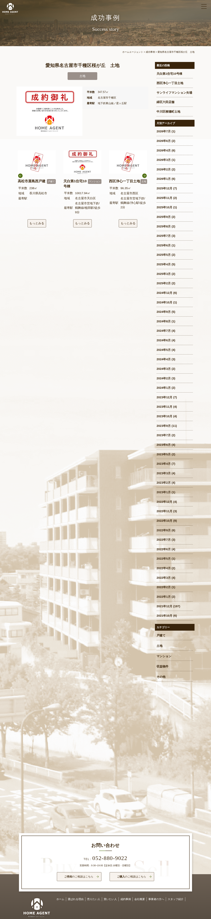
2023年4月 (164, 463)
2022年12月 (164, 501)
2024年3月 (164, 368)
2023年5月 (164, 454)
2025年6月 (164, 245)
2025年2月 (164, 283)
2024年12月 (164, 292)
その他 (161, 676)
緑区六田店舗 (165, 102)
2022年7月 (164, 539)
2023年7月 (164, 435)
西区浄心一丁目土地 (170, 83)
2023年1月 (164, 492)
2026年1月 (164, 178)
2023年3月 (164, 473)
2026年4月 (164, 150)
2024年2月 (164, 378)
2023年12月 (164, 397)
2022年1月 (164, 596)
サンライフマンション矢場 (174, 92)
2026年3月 (164, 159)
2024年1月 (164, 387)
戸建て (161, 635)
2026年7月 (164, 131)
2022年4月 (164, 568)
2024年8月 (164, 321)
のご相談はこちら (78, 876)
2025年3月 (164, 274)
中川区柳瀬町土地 (168, 111)
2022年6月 (164, 549)
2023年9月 (164, 425)
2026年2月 (164, 169)
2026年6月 (164, 141)
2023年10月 (164, 416)
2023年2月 (164, 482)
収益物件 (162, 666)
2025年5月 (164, 254)
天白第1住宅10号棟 (169, 73)
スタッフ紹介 (175, 899)
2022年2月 (164, 587)
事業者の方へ (156, 899)
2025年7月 (164, 235)
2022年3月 (164, 577)
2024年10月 (164, 302)
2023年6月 (164, 444)
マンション (164, 656)
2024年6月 (164, 340)
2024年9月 (164, 311)
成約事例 (125, 899)
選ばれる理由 (76, 899)
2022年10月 (164, 520)
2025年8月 (164, 226)
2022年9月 (164, 530)
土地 (160, 645)
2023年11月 (164, 406)
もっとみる (36, 223)
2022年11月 (164, 511)
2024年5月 (164, 349)
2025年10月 (164, 207)
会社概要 (139, 899)
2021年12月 (164, 606)
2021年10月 (164, 615)
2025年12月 (164, 188)
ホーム (60, 899)
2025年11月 (164, 198)
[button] (144, 184)
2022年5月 (164, 558)
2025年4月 (164, 264)
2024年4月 (164, 359)
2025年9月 (164, 217)
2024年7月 (164, 330)
